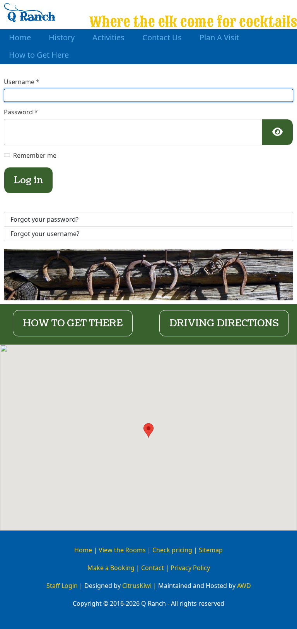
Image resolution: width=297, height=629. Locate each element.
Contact (152, 568)
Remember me (34, 155)
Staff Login (62, 585)
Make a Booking (111, 568)
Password (21, 112)
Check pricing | (175, 550)
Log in (28, 180)
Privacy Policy (190, 568)
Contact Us (162, 37)
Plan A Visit (219, 37)
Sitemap (211, 550)
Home (20, 37)
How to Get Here (39, 55)
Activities (108, 37)
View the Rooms (122, 550)
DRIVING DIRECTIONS (224, 323)
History (62, 37)
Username (21, 82)
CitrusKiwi (137, 585)
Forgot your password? (44, 219)
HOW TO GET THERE (73, 323)
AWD (244, 585)
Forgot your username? (44, 233)
